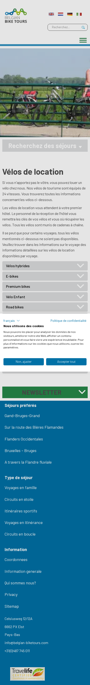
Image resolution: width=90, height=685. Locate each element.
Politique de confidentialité (69, 320)
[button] (11, 320)
